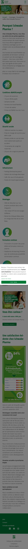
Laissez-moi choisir (6, 278)
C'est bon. (13, 282)
